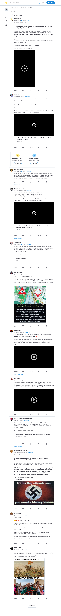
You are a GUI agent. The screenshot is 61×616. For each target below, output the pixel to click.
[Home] (6, 2)
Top (11, 7)
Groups (30, 7)
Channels (23, 7)
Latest (16, 7)
